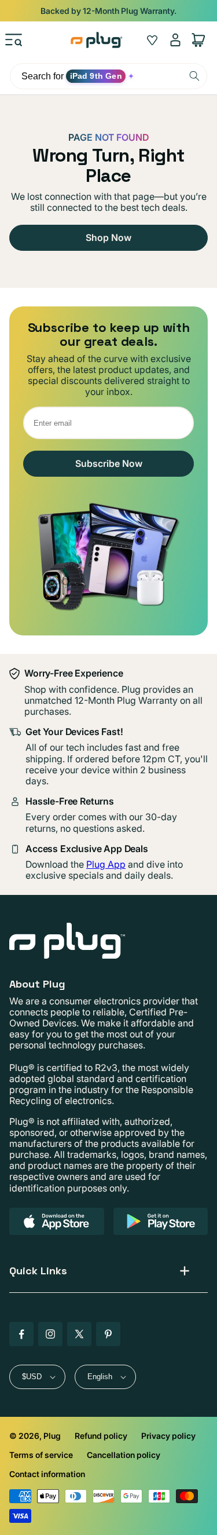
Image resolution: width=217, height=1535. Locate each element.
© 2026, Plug (35, 1436)
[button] (13, 40)
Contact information (47, 1474)
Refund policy (101, 1436)
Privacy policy (168, 1436)
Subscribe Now (108, 463)
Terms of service (41, 1455)
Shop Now (108, 237)
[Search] (194, 76)
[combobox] (108, 76)
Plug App (106, 864)
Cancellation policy (123, 1455)
